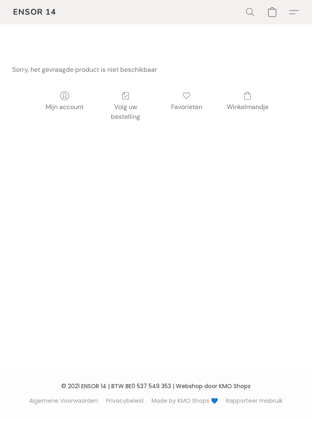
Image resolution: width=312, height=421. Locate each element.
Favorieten (186, 107)
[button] (34, 12)
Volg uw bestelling (125, 112)
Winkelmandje (248, 107)
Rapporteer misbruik (254, 401)
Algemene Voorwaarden (63, 401)
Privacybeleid (124, 401)
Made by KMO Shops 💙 (185, 401)
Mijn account (65, 107)
